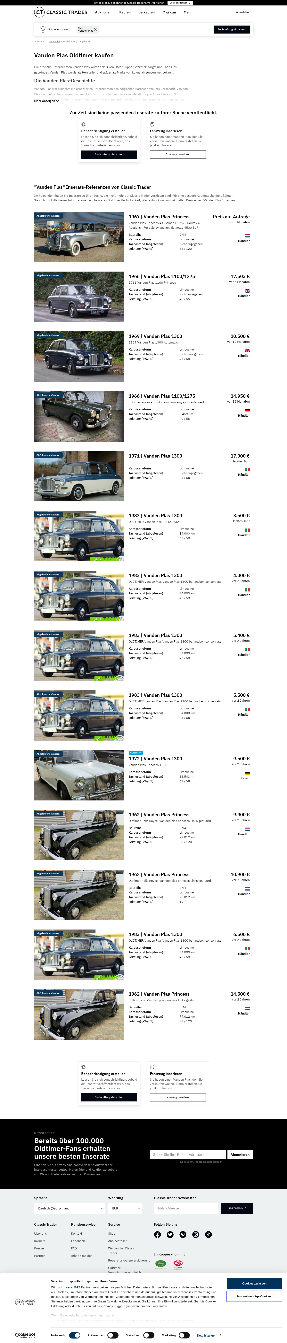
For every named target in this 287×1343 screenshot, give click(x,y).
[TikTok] (208, 1234)
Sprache (41, 1198)
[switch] (113, 1335)
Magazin (169, 12)
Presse (39, 1248)
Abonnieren (240, 1154)
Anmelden (242, 12)
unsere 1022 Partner (77, 1287)
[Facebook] (157, 1234)
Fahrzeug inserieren (178, 154)
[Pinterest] (182, 1234)
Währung (115, 1198)
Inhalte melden (82, 1256)
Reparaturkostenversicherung (129, 1260)
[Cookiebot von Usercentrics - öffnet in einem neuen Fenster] (25, 1335)
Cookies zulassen (254, 1283)
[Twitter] (170, 1234)
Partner (39, 1256)
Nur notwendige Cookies (254, 1296)
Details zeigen (206, 1335)
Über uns (40, 1233)
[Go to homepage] (60, 12)
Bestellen (235, 1208)
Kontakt (76, 1233)
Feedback (78, 1241)
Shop (111, 1233)
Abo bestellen (117, 1241)
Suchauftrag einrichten (232, 29)
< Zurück (39, 41)
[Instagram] (195, 1234)
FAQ (74, 1248)
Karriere (40, 1241)
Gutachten (135, 752)
